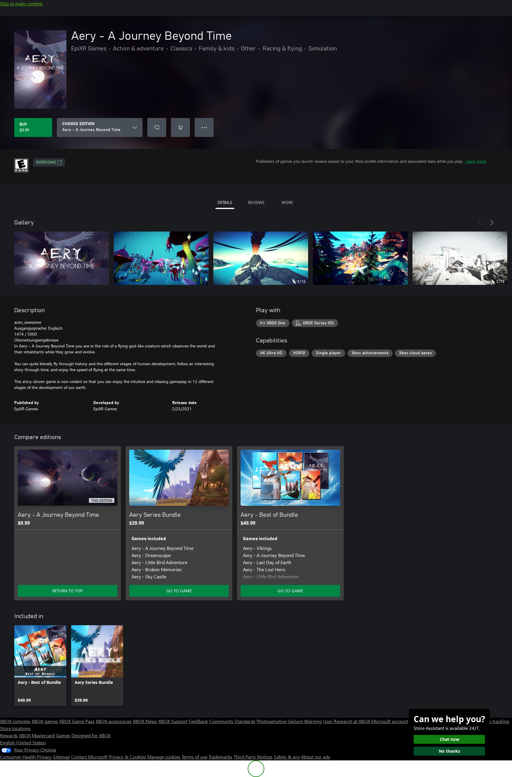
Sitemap (61, 757)
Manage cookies (163, 757)
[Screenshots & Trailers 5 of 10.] (459, 258)
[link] (40, 665)
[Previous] (480, 222)
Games (63, 735)
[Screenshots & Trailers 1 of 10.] (61, 258)
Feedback (198, 721)
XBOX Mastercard (37, 735)
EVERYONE (46, 162)
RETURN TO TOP (67, 590)
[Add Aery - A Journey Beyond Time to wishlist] (156, 127)
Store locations (15, 728)
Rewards (9, 735)
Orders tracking (493, 721)
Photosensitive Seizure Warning (289, 721)
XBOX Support (173, 721)
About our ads (315, 757)
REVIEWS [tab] (256, 202)
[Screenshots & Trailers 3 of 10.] (260, 258)
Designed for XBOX (91, 735)
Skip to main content (21, 3)
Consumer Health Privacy (26, 757)
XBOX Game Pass (77, 721)
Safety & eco (287, 757)
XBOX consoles (15, 721)
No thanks (449, 751)
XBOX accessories (114, 721)
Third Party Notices (253, 757)
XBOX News (145, 721)
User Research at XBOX (347, 721)
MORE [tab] (287, 202)
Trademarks (220, 757)
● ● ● (204, 127)
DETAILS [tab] (224, 202)
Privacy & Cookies (127, 757)
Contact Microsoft (89, 757)
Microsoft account (389, 721)
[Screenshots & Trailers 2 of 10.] (161, 258)
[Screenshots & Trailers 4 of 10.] (360, 258)
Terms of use (194, 757)
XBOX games (45, 721)
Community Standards (232, 721)
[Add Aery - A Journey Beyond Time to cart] (180, 127)
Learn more (475, 161)
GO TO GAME (179, 590)
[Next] (492, 222)
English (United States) (23, 742)
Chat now (449, 739)
